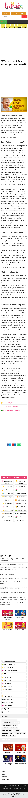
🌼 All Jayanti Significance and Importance (13, 403)
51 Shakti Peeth (6, 719)
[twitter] (12, 790)
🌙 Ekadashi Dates (7, 510)
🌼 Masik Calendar (20, 507)
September (8, 27)
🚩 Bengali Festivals (20, 493)
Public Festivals (7, 730)
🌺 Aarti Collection (20, 490)
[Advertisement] (14, 44)
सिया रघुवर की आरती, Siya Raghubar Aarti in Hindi (12, 564)
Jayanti (15, 724)
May (19, 25)
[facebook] (14, 790)
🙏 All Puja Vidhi (7, 486)
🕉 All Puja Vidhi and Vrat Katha (10, 406)
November (19, 27)
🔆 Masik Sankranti (20, 500)
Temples (4, 735)
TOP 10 (19, 732)
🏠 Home (3, 22)
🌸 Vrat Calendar (7, 507)
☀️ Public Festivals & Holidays (10, 674)
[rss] (16, 790)
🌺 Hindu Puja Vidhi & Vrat (9, 671)
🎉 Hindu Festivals (7, 490)
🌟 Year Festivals (7, 503)
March (12, 25)
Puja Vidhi (16, 730)
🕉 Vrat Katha (20, 520)
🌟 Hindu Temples (7, 497)
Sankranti (5, 732)
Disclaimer (4, 776)
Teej (24, 732)
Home (3, 769)
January (3, 25)
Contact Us (15, 13)
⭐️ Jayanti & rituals (7, 667)
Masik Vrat (14, 727)
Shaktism (12, 732)
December (24, 27)
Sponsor (22, 13)
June (22, 25)
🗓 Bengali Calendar (7, 517)
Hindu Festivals (6, 724)
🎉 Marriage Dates (20, 503)
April (16, 25)
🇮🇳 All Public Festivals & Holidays (10, 410)
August (3, 27)
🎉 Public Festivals (7, 493)
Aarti (14, 719)
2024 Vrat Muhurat (8, 629)
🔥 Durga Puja (21, 497)
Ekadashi (16, 722)
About (3, 771)
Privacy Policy (5, 779)
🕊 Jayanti (7, 500)
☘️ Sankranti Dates (20, 510)
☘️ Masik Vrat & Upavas (8, 664)
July (25, 25)
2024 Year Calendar (20, 629)
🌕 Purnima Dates (7, 513)
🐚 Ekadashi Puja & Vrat (9, 661)
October (13, 27)
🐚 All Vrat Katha (20, 486)
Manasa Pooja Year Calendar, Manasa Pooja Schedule (13, 578)
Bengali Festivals (7, 722)
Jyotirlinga (5, 727)
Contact (3, 774)
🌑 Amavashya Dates (21, 513)
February (8, 25)
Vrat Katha (12, 735)
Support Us (6, 13)
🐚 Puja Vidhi (7, 520)
